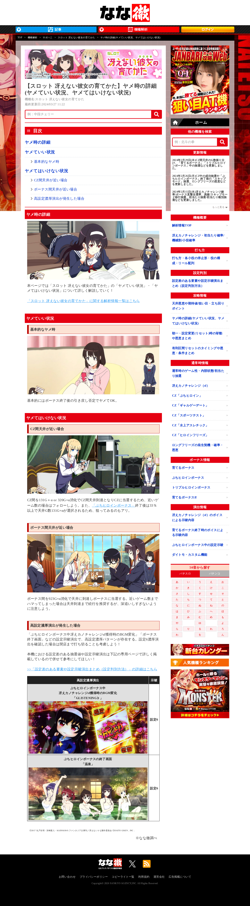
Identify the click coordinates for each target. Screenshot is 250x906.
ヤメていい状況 (40, 152)
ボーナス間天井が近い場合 (55, 189)
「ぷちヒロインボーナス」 (113, 505)
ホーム (201, 122)
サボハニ (48, 37)
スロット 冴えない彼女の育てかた (76, 37)
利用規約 (144, 876)
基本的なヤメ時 (46, 162)
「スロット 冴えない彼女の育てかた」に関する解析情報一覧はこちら (83, 301)
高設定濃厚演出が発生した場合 (59, 198)
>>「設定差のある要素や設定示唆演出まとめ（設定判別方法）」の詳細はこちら (92, 669)
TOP (20, 37)
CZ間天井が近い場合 (51, 180)
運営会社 (159, 876)
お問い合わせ (67, 876)
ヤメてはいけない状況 (46, 170)
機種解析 (33, 37)
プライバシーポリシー (94, 876)
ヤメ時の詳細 (38, 142)
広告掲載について (180, 876)
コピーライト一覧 (123, 876)
